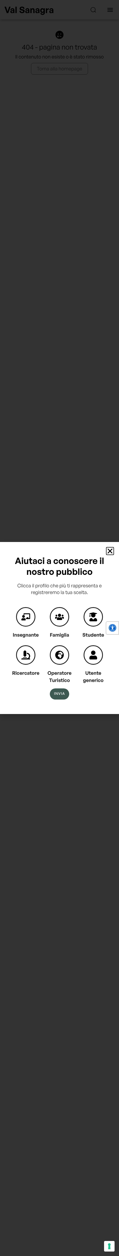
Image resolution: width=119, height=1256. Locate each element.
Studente (93, 635)
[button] (112, 628)
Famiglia (59, 635)
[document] (59, 628)
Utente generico (93, 676)
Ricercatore (26, 673)
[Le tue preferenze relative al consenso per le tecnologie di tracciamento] (109, 1246)
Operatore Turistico (60, 676)
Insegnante (26, 635)
